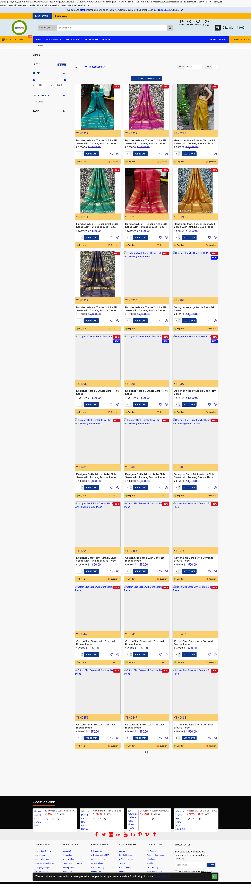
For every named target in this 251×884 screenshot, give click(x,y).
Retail (156, 10)
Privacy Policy (161, 876)
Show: (208, 67)
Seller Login (62, 16)
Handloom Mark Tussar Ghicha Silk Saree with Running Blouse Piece (97, 142)
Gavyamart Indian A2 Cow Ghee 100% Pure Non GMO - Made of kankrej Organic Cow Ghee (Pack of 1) (155, 811)
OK (214, 876)
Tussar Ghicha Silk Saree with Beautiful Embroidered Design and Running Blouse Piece (202, 811)
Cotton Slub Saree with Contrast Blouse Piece (144, 559)
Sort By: (181, 67)
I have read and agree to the (195, 871)
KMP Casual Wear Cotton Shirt (60, 811)
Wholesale (166, 10)
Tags (36, 111)
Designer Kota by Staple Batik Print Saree (195, 309)
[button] (124, 832)
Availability (41, 95)
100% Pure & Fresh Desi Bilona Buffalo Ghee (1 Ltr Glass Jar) (108, 811)
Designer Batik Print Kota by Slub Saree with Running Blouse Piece (96, 476)
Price (36, 73)
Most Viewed (44, 802)
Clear (63, 65)
